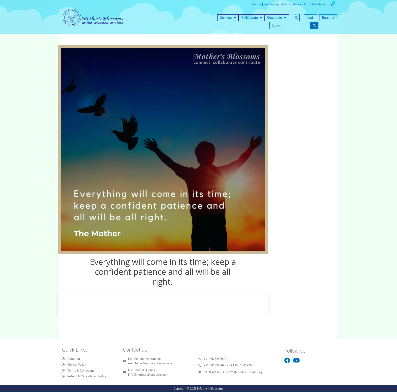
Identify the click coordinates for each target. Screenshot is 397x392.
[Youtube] (296, 360)
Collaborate (249, 18)
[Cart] (332, 4)
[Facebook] (287, 360)
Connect (226, 18)
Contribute (274, 18)
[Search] (314, 25)
